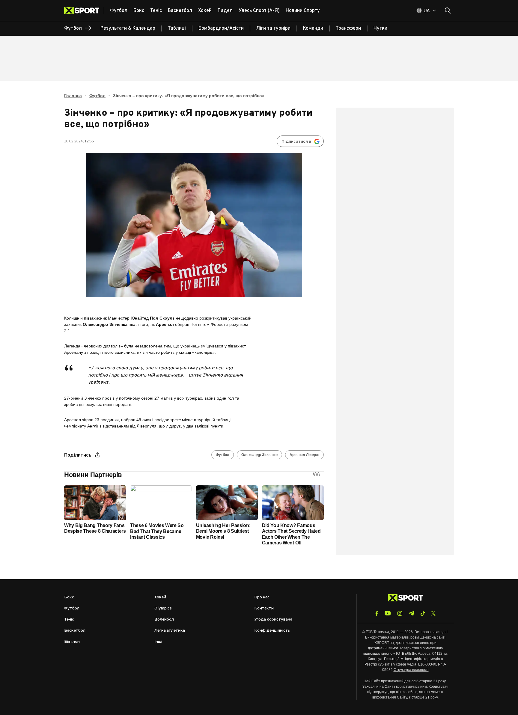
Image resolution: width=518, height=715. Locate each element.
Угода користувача (273, 619)
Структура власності (411, 670)
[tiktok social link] (422, 613)
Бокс (69, 597)
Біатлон (72, 641)
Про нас (261, 597)
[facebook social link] (376, 613)
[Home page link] (84, 10)
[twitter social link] (433, 613)
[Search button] (448, 10)
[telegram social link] (411, 613)
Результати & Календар (127, 28)
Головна (73, 95)
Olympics (163, 608)
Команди (313, 28)
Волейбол (164, 619)
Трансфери (348, 28)
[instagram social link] (399, 613)
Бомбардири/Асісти (221, 28)
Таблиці (177, 28)
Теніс (69, 619)
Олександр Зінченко (259, 455)
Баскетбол (74, 630)
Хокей (160, 597)
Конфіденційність (272, 630)
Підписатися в (296, 141)
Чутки (380, 28)
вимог (393, 648)
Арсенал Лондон (304, 455)
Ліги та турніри (273, 28)
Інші (158, 641)
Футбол (97, 95)
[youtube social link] (387, 613)
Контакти (264, 608)
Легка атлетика (169, 630)
